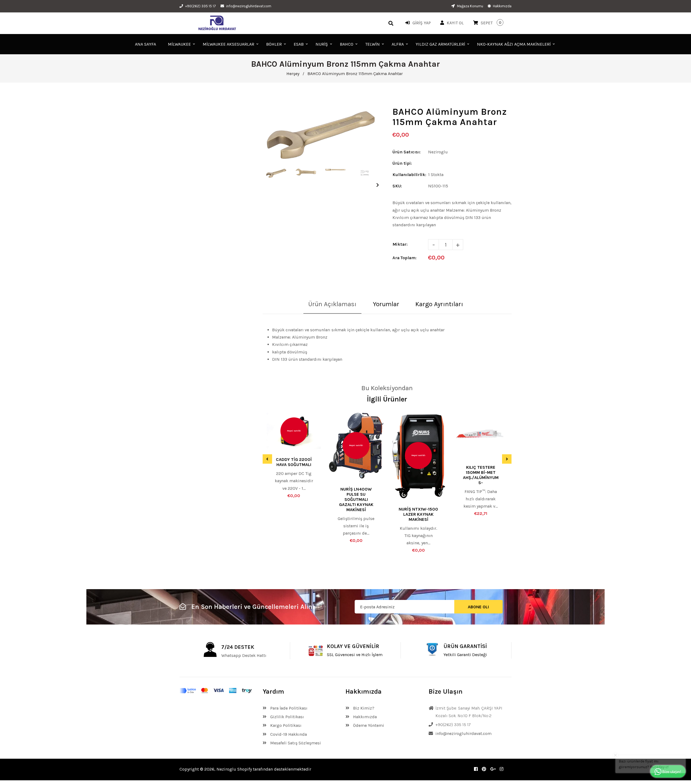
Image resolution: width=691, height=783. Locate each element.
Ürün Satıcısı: (406, 151)
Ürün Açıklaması (332, 304)
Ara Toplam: (404, 257)
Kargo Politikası (285, 725)
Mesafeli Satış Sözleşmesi (295, 742)
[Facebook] (476, 769)
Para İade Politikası (288, 708)
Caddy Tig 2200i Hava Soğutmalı (294, 462)
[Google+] (493, 769)
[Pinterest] (484, 769)
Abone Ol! (478, 606)
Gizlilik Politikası (286, 716)
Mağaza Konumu (469, 6)
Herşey (292, 73)
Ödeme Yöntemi (368, 725)
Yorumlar (386, 304)
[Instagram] (501, 769)
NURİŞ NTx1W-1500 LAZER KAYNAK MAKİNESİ (418, 514)
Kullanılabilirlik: (409, 174)
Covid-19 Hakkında (288, 734)
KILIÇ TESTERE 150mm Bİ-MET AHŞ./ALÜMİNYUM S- (481, 475)
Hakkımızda (502, 6)
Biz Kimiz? (363, 708)
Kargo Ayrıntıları (439, 304)
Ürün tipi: (402, 163)
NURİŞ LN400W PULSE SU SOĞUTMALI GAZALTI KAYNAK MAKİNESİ (356, 499)
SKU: (397, 185)
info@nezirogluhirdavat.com (248, 6)
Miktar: (400, 244)
